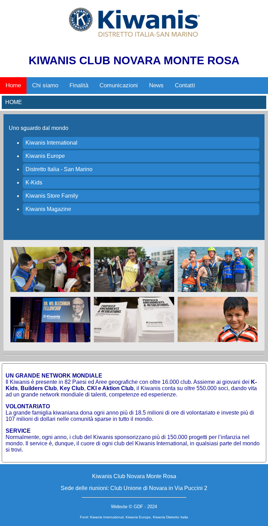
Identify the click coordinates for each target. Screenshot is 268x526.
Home (13, 85)
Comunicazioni (118, 85)
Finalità (78, 85)
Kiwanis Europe (45, 156)
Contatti (185, 85)
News (156, 85)
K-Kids (33, 182)
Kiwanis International (51, 143)
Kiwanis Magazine (48, 209)
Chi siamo (45, 85)
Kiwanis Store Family (51, 196)
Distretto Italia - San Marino (58, 169)
